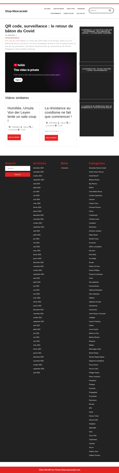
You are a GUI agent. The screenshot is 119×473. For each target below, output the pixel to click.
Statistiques (58, 8)
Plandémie (92, 380)
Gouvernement (94, 286)
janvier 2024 (37, 211)
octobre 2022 (37, 270)
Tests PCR (71, 8)
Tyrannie (92, 443)
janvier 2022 (37, 306)
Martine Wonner (94, 337)
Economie (92, 243)
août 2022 (36, 278)
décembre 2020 (38, 357)
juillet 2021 (36, 329)
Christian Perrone (95, 207)
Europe (91, 262)
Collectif (80, 13)
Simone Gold (93, 420)
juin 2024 (36, 191)
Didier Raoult (93, 235)
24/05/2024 (11, 35)
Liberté (91, 325)
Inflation (91, 298)
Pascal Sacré (93, 365)
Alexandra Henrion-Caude (97, 168)
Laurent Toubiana (95, 321)
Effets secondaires (95, 247)
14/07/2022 (52, 123)
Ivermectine (93, 310)
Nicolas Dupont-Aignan (96, 357)
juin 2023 (36, 239)
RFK (90, 408)
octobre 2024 (37, 176)
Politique (92, 384)
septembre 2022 (38, 274)
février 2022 (37, 302)
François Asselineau (96, 274)
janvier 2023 (37, 258)
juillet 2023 (36, 235)
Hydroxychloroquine (95, 290)
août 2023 (36, 231)
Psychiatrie (93, 396)
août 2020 (36, 373)
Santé (91, 412)
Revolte (91, 404)
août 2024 (36, 184)
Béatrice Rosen (94, 180)
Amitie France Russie (96, 172)
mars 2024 (36, 203)
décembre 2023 (38, 215)
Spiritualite (92, 428)
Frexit (91, 278)
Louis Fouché (93, 329)
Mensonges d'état (95, 349)
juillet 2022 (36, 282)
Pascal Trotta (93, 369)
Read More (15, 138)
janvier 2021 (37, 353)
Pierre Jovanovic (94, 376)
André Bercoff (93, 176)
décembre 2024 (38, 168)
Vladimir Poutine (94, 455)
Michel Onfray (93, 353)
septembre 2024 (38, 180)
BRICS (91, 188)
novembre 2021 (38, 313)
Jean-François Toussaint (97, 313)
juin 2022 (36, 286)
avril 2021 (36, 341)
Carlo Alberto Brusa (95, 191)
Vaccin (91, 447)
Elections (92, 250)
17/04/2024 (15, 127)
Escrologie (92, 258)
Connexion (64, 168)
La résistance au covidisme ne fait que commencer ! (58, 112)
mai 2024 (36, 195)
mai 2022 (36, 290)
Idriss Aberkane (94, 294)
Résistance (93, 400)
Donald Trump (93, 239)
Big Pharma (93, 184)
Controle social (94, 219)
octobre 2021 (37, 317)
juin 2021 (36, 333)
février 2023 (37, 254)
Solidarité (92, 424)
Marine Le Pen (94, 333)
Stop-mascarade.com (70, 470)
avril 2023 (36, 247)
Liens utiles (69, 13)
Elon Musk (92, 254)
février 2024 (37, 207)
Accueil (47, 8)
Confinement (93, 215)
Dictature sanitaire (95, 231)
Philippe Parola (94, 373)
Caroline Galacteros (95, 195)
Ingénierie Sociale (95, 302)
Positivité (92, 388)
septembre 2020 (38, 369)
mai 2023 (36, 243)
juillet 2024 (36, 188)
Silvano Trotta (93, 416)
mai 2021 (36, 337)
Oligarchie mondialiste (96, 361)
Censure (92, 199)
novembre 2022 (38, 266)
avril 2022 (36, 294)
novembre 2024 (38, 172)
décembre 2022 (38, 262)
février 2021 (37, 349)
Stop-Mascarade (16, 11)
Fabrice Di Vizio (94, 266)
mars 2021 (36, 345)
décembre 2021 (38, 310)
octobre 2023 (37, 223)
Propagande (93, 392)
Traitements (56, 13)
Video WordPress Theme (50, 470)
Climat (91, 211)
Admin (25, 127)
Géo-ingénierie (94, 282)
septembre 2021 (38, 321)
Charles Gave (93, 203)
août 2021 (36, 325)
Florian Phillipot (94, 270)
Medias (91, 345)
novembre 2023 (38, 219)
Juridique (92, 317)
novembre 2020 (38, 361)
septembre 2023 (38, 227)
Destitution (92, 227)
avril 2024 (36, 199)
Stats (91, 432)
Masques (81, 8)
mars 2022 (36, 298)
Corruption (92, 223)
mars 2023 (36, 250)
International (93, 306)
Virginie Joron (93, 451)
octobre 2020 (37, 365)
